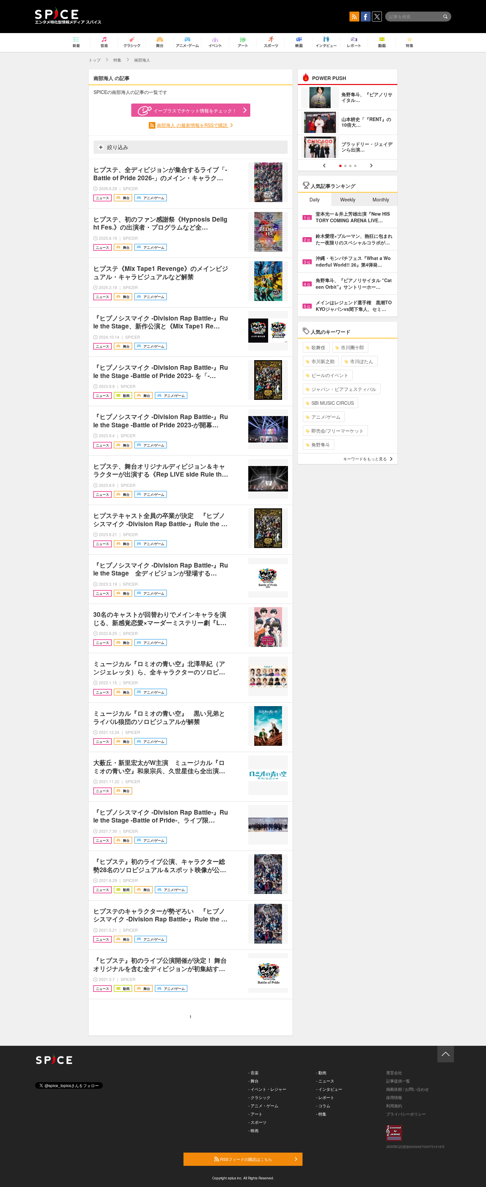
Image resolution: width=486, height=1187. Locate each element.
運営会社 (394, 1072)
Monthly (381, 199)
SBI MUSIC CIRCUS (332, 403)
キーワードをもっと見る (365, 458)
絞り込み (117, 147)
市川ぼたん (361, 361)
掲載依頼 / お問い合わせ (407, 1089)
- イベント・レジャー (267, 1089)
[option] (347, 123)
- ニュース (325, 1080)
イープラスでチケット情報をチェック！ (195, 110)
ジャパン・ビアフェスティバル (343, 389)
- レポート (325, 1097)
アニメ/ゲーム (326, 416)
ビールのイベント (329, 375)
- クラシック (259, 1097)
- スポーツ (257, 1122)
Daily (314, 199)
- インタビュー (329, 1089)
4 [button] (355, 166)
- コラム (323, 1105)
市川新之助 (323, 361)
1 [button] (340, 166)
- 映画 (253, 1130)
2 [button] (345, 166)
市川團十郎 (352, 347)
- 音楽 (253, 1072)
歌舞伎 (318, 347)
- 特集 (321, 1114)
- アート (255, 1114)
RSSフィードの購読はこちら (245, 1159)
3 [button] (350, 166)
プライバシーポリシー (406, 1114)
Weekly (347, 199)
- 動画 (321, 1072)
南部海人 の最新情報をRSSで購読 (193, 125)
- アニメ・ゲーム (263, 1105)
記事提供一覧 (398, 1080)
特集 (117, 60)
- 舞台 (253, 1080)
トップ (95, 60)
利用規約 (394, 1105)
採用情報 (394, 1097)
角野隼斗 (320, 444)
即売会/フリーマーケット (337, 430)
